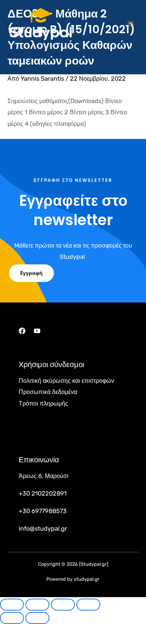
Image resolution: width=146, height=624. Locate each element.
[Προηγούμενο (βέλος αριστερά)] (12, 618)
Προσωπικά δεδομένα (48, 391)
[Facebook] (22, 330)
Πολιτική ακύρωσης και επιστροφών (66, 380)
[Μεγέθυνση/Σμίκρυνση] (12, 605)
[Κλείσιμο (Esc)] (88, 605)
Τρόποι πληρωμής (43, 403)
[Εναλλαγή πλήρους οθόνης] (37, 605)
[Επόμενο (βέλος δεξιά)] (37, 618)
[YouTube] (37, 330)
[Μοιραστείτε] (63, 605)
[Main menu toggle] (130, 24)
